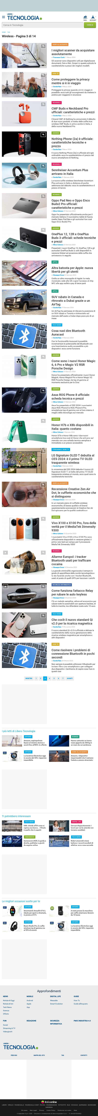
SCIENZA (75, 737)
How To (77, 1000)
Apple (29, 1004)
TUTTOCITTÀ (62, 1105)
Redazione (31, 1021)
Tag (62, 1055)
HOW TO (55, 73)
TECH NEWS (57, 325)
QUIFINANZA (83, 1105)
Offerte (6, 1014)
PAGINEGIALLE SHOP (32, 1105)
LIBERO (4, 1105)
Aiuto (75, 1110)
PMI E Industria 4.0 (82, 1021)
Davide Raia (57, 86)
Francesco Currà (59, 57)
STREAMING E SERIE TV (61, 449)
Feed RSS (14, 1055)
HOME (4, 32)
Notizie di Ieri (8, 1004)
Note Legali (33, 1110)
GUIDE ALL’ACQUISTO (60, 44)
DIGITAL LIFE (76, 822)
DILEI (68, 1105)
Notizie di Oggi (8, 1000)
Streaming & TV (9, 1028)
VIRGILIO (11, 1105)
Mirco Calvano (58, 211)
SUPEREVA (49, 1107)
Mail (85, 20)
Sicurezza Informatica (56, 1022)
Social (5, 1025)
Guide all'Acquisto (81, 1004)
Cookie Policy (51, 1110)
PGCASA (42, 1105)
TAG (8, 32)
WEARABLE (57, 103)
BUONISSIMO (92, 1105)
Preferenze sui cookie (64, 1110)
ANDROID (56, 133)
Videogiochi (7, 1032)
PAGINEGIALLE (19, 1105)
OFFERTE (28, 737)
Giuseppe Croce (58, 275)
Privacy (41, 1110)
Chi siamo (24, 1110)
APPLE (55, 262)
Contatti (84, 1055)
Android (30, 1000)
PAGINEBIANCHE (51, 1105)
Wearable (54, 1000)
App (28, 1007)
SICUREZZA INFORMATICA (62, 585)
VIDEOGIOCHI (29, 837)
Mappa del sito (39, 1055)
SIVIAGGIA (74, 1105)
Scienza (6, 1011)
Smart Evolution (56, 1004)
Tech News (7, 1007)
